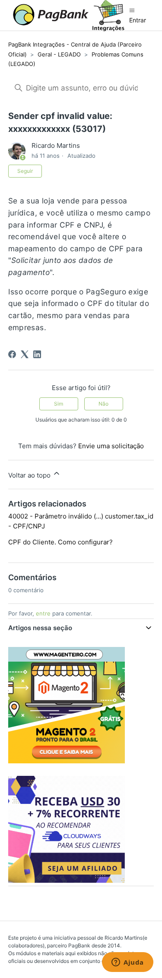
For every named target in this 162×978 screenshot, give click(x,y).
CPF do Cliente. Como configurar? (60, 542)
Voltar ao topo (30, 475)
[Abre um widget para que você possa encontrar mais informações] (127, 963)
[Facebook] (12, 354)
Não (103, 403)
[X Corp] (25, 354)
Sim (58, 403)
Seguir (25, 171)
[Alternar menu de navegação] (132, 10)
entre (43, 613)
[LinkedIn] (37, 354)
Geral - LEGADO (59, 54)
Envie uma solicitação (111, 446)
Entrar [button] (137, 20)
